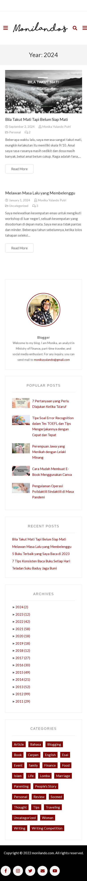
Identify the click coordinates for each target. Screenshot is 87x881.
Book (18, 755)
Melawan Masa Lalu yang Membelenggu (40, 192)
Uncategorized (18, 206)
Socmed (56, 797)
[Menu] (5, 27)
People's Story (45, 786)
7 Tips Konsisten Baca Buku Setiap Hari (41, 561)
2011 (22, 701)
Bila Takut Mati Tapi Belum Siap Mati (36, 119)
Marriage (63, 776)
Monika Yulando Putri (56, 126)
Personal (15, 132)
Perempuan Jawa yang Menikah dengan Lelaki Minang (49, 451)
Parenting (21, 786)
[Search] (75, 28)
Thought (20, 807)
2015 (22, 672)
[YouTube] (55, 871)
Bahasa (35, 744)
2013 (22, 687)
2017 (22, 658)
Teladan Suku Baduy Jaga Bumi (34, 568)
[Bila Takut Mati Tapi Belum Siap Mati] (43, 91)
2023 (22, 614)
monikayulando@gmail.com (52, 359)
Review (38, 797)
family (33, 765)
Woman (47, 818)
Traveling (53, 807)
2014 (22, 679)
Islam (18, 776)
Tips (36, 807)
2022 (22, 621)
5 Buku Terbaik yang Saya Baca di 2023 (41, 554)
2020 (22, 636)
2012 (22, 694)
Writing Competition (47, 828)
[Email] (42, 871)
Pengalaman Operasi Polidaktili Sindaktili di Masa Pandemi (53, 491)
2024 (21, 607)
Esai (65, 755)
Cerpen (33, 755)
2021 (22, 629)
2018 (22, 650)
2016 (22, 665)
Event (18, 765)
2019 (22, 643)
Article (19, 744)
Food (66, 765)
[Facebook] (6, 871)
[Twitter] (30, 871)
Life (31, 776)
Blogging (54, 744)
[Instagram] (18, 871)
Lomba (45, 776)
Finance (50, 765)
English (50, 755)
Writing (19, 828)
